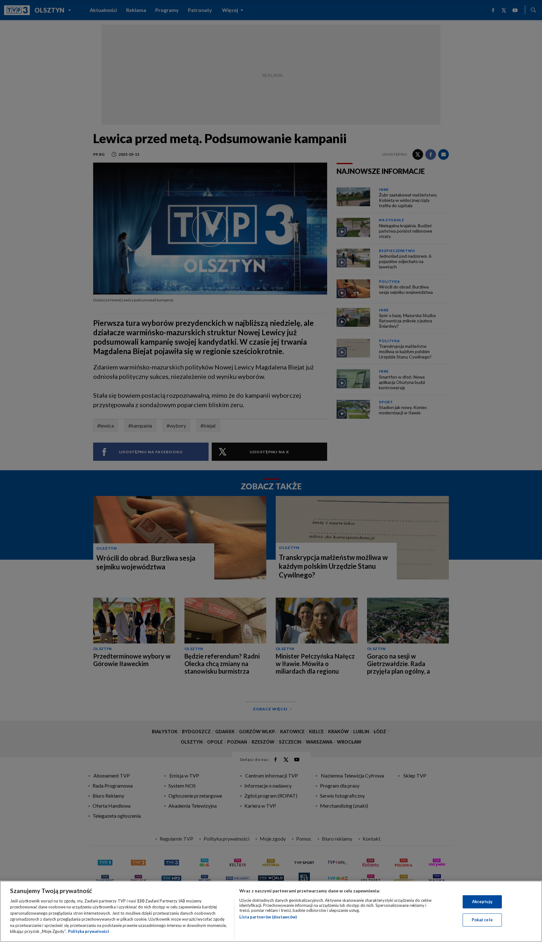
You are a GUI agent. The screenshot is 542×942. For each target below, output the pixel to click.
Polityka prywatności (88, 931)
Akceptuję (482, 901)
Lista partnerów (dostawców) (268, 916)
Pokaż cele (482, 919)
